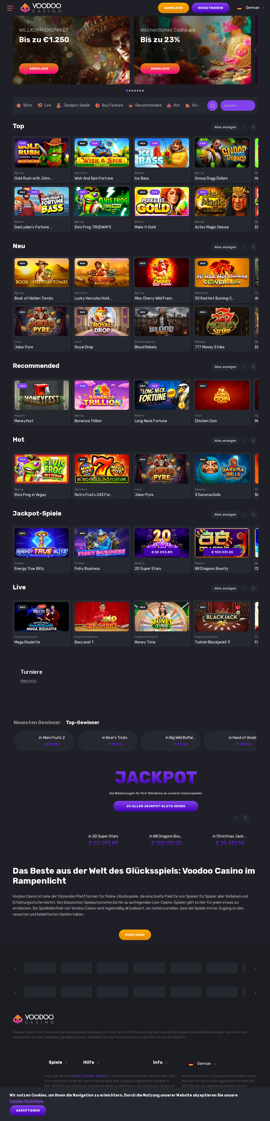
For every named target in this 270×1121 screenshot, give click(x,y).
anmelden (39, 68)
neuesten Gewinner (37, 722)
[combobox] (249, 8)
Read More (135, 935)
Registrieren (210, 8)
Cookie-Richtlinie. (27, 1101)
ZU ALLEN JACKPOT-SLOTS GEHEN (156, 806)
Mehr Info (28, 681)
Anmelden (173, 8)
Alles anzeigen (225, 127)
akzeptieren (28, 1110)
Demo (41, 162)
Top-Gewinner (83, 722)
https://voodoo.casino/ (90, 1076)
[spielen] (42, 151)
